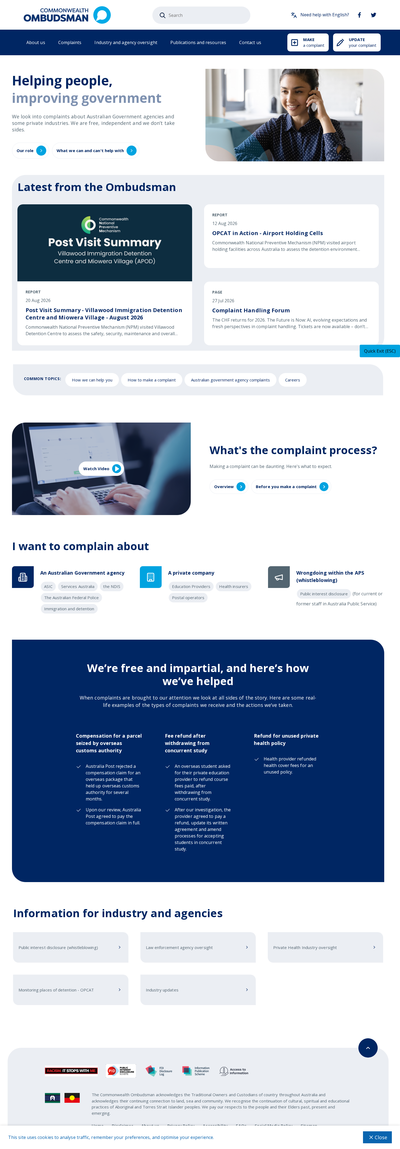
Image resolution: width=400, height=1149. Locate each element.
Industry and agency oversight (125, 42)
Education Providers (191, 586)
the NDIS (111, 586)
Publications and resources (198, 42)
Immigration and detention (69, 608)
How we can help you (92, 380)
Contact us (250, 42)
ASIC (48, 586)
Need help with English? (324, 15)
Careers (292, 380)
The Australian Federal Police (71, 597)
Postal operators (188, 597)
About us (35, 42)
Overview (224, 486)
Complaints (70, 42)
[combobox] (201, 15)
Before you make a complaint (286, 486)
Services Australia (77, 586)
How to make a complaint (152, 380)
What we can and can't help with (90, 150)
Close (381, 1137)
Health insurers (233, 586)
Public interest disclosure (324, 593)
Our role (25, 150)
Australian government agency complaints (230, 380)
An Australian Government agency (82, 572)
